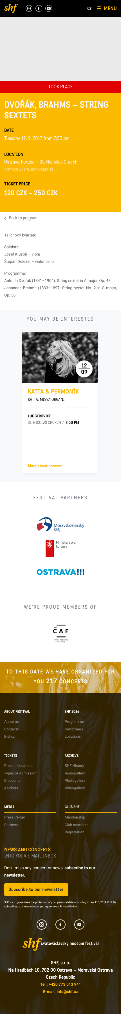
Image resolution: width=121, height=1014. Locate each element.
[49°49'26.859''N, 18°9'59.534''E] (29, 170)
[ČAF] (60, 633)
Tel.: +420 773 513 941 (60, 984)
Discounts (12, 781)
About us (11, 722)
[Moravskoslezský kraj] (60, 524)
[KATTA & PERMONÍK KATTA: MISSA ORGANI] (60, 357)
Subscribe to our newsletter (36, 889)
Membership (75, 817)
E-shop (9, 737)
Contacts (11, 729)
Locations (73, 737)
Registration (74, 832)
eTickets (11, 788)
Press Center (14, 817)
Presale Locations (18, 766)
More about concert (45, 466)
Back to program (23, 218)
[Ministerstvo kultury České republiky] (60, 548)
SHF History (74, 766)
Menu (110, 8)
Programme (74, 722)
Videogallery (75, 788)
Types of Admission (20, 773)
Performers (74, 729)
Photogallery (75, 781)
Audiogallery (75, 773)
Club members (76, 825)
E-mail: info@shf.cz (60, 992)
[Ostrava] (60, 572)
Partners (11, 825)
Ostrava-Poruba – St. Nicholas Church (40, 162)
